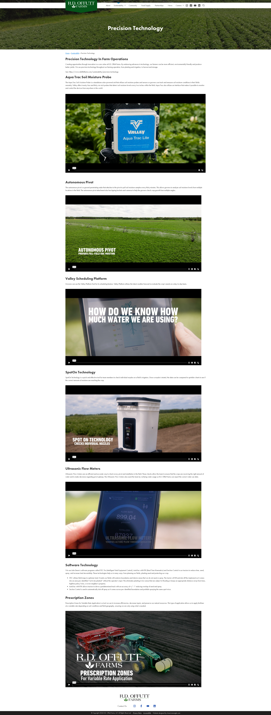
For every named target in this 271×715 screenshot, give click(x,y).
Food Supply (145, 5)
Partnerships (159, 5)
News (170, 5)
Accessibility (147, 713)
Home (67, 53)
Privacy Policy (137, 713)
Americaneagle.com (173, 713)
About (108, 5)
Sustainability (118, 5)
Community (133, 5)
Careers (179, 5)
